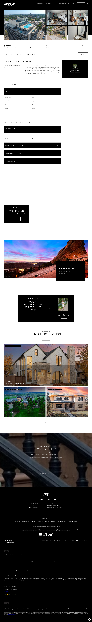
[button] (83, 54)
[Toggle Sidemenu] (87, 4)
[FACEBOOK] (43, 512)
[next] (48, 339)
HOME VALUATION (50, 521)
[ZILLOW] (49, 512)
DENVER (33, 521)
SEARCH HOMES (62, 521)
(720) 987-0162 (50, 473)
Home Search (49, 3)
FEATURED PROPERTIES (22, 521)
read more (61, 273)
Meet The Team (40, 3)
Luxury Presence (62, 540)
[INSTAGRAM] (46, 512)
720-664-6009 (71, 3)
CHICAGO (40, 521)
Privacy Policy (84, 540)
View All (78, 32)
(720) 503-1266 (75, 70)
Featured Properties (60, 3)
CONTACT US (73, 521)
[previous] (44, 339)
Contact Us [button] (81, 3)
